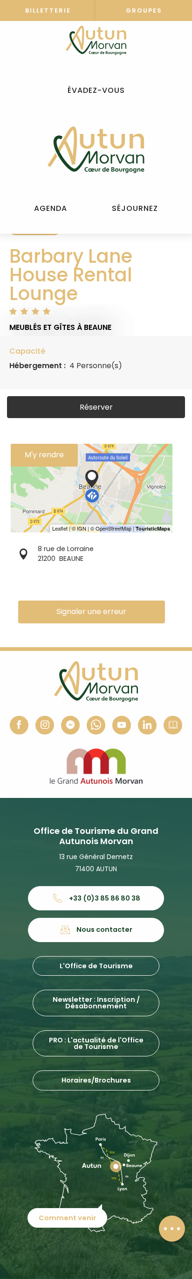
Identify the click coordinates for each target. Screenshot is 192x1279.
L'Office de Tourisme (96, 966)
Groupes (144, 10)
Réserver (96, 407)
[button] (96, 90)
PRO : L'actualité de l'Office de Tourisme (96, 1043)
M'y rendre (44, 454)
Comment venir (67, 1218)
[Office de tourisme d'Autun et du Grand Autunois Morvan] (96, 149)
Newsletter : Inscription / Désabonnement (96, 1003)
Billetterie (48, 10)
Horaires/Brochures (96, 1080)
